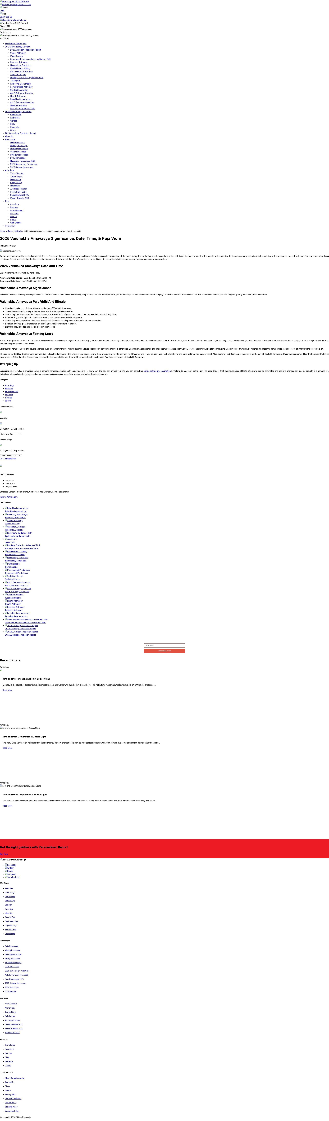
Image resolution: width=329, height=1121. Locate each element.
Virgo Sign (9, 909)
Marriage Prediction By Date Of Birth (26, 77)
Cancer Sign (10, 901)
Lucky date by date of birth (22, 108)
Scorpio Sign (10, 917)
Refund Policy (10, 1103)
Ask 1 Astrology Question (21, 93)
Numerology (15, 179)
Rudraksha (15, 118)
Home (2, 231)
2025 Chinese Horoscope (15, 983)
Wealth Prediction (18, 105)
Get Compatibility (8, 459)
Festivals (14, 213)
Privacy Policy (10, 1094)
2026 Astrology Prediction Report (25, 50)
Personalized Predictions (21, 71)
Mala (12, 124)
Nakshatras (15, 185)
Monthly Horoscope (19, 148)
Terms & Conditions (13, 1099)
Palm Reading (16, 56)
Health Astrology (18, 96)
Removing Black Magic (20, 84)
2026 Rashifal (10, 991)
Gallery (8, 1090)
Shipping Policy (11, 1107)
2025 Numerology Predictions (17, 971)
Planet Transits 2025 (13, 1028)
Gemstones (15, 114)
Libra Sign (9, 913)
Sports (13, 219)
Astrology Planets (18, 189)
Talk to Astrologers (15, 43)
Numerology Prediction (20, 65)
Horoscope (10, 139)
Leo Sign (8, 905)
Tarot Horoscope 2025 (14, 979)
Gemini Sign (10, 897)
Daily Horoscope (17, 142)
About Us (9, 136)
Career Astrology (18, 53)
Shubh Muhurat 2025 (13, 1024)
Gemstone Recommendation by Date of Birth (30, 59)
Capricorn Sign (11, 925)
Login (2, 17)
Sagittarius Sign (11, 921)
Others (13, 130)
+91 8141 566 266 (20, 1)
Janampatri (15, 81)
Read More (7, 690)
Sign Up (9, 17)
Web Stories (15, 223)
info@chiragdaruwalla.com (19, 4)
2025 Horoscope (12, 967)
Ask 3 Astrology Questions (22, 102)
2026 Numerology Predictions (23, 164)
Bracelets (14, 127)
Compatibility (16, 182)
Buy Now (4, 854)
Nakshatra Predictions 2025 (16, 975)
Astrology (9, 170)
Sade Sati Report (18, 74)
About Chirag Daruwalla (14, 1078)
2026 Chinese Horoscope (21, 167)
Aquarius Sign (10, 930)
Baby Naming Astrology (20, 99)
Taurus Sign (10, 892)
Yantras (13, 121)
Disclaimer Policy (12, 1111)
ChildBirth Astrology (19, 90)
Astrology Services (17, 47)
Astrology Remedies (18, 111)
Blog (7, 201)
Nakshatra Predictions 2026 (22, 161)
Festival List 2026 (18, 192)
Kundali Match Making (20, 68)
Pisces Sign (10, 934)
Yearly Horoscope (18, 152)
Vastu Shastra (16, 173)
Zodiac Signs (16, 176)
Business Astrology (19, 62)
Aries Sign (9, 888)
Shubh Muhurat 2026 (19, 195)
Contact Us (10, 226)
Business (14, 207)
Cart (2, 11)
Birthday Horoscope (19, 155)
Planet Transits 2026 (19, 198)
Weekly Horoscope (19, 145)
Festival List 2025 (12, 1033)
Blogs (7, 1086)
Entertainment (16, 210)
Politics (13, 216)
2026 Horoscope (17, 158)
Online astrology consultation (157, 371)
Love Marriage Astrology (21, 87)
